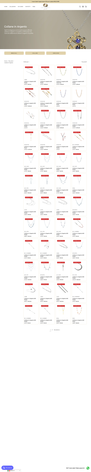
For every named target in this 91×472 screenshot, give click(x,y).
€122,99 (58, 106)
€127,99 (74, 106)
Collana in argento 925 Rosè (30, 104)
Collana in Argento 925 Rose (78, 321)
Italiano (12, 470)
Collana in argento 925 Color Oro (62, 82)
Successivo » (57, 329)
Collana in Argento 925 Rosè (62, 104)
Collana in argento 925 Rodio (46, 82)
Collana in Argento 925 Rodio (30, 82)
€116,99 (58, 149)
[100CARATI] (45, 6)
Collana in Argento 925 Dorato (78, 147)
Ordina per (26, 61)
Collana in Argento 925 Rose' (78, 104)
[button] (79, 6)
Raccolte (11, 61)
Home (5, 61)
